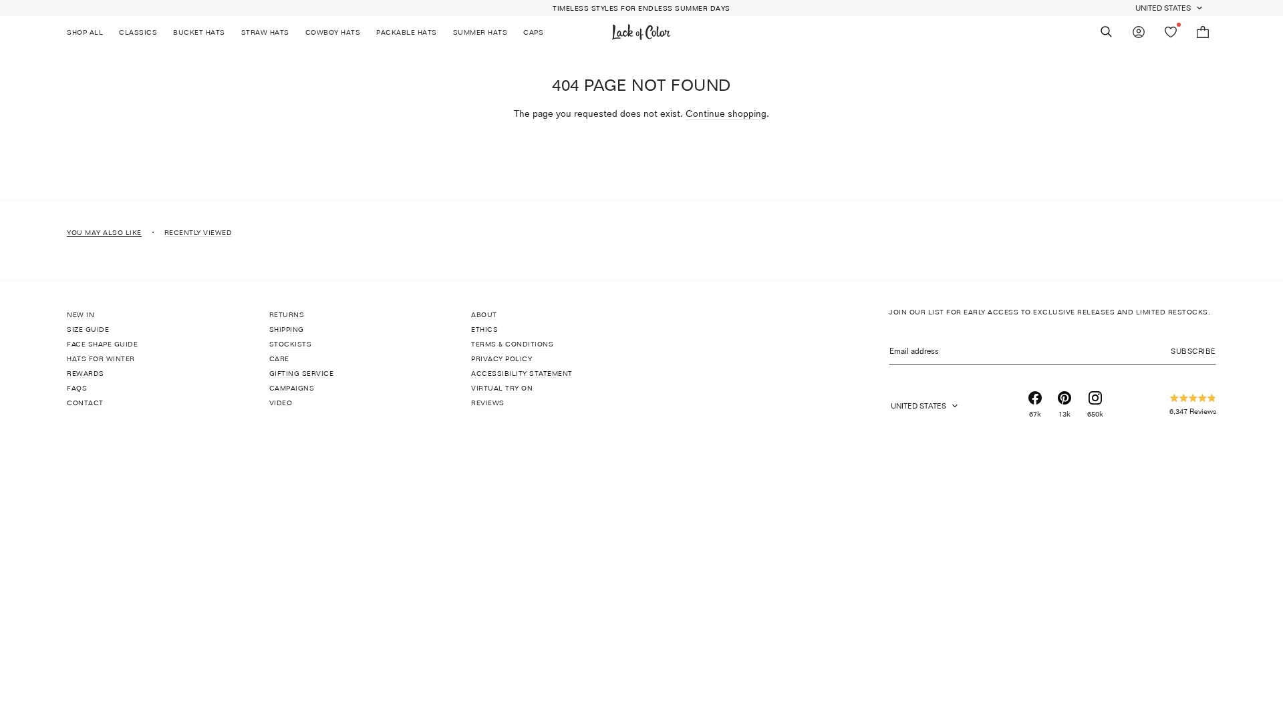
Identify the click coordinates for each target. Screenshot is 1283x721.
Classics (138, 32)
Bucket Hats (199, 32)
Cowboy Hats (333, 32)
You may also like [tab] (104, 232)
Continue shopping (726, 113)
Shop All (85, 32)
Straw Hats (265, 32)
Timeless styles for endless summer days (641, 8)
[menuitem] (89, 32)
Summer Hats (480, 32)
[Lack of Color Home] (641, 32)
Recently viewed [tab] (198, 232)
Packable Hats (406, 32)
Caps (533, 32)
